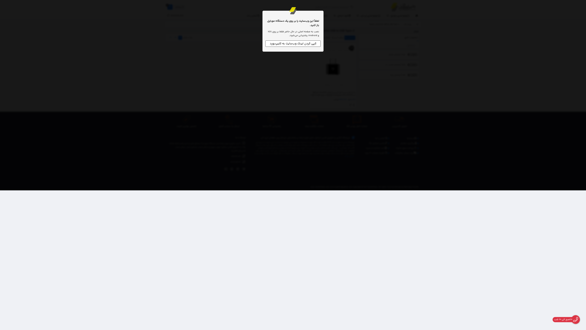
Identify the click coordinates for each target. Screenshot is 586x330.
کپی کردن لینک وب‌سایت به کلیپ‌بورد (293, 43)
